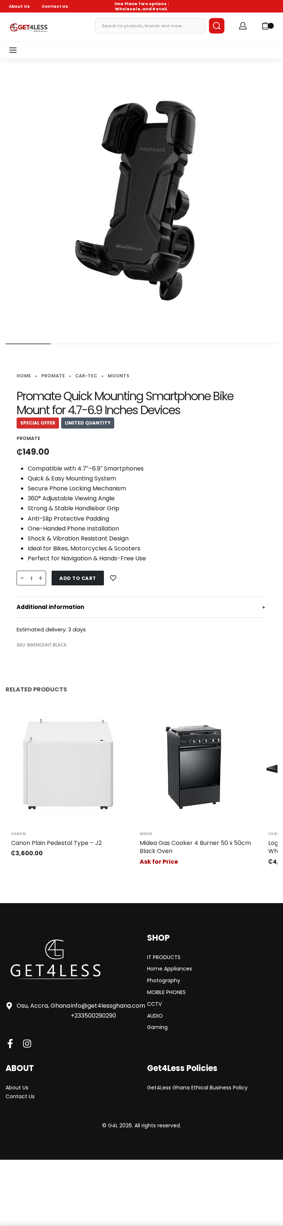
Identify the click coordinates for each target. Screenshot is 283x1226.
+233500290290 (93, 1015)
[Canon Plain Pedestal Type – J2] (68, 764)
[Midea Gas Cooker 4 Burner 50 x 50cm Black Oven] (196, 764)
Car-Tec (86, 376)
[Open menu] (13, 50)
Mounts (118, 376)
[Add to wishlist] (113, 578)
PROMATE (53, 376)
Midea (146, 834)
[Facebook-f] (10, 1043)
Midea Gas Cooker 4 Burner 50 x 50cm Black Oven (195, 847)
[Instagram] (27, 1043)
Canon (18, 834)
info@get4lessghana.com (108, 1005)
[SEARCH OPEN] (217, 26)
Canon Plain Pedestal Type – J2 (56, 843)
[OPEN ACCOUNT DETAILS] (243, 26)
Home (24, 376)
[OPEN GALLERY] (141, 200)
